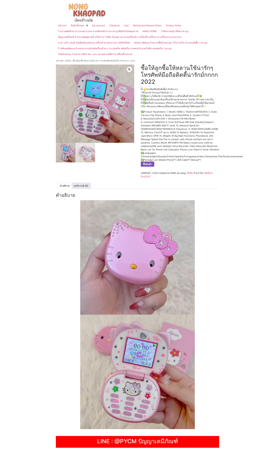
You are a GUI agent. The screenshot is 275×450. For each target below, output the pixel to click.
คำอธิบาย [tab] (65, 185)
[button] (129, 69)
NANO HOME (149, 31)
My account (98, 25)
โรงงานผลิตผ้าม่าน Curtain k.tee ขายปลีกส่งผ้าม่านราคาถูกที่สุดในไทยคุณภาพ (98, 31)
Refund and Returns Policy (147, 25)
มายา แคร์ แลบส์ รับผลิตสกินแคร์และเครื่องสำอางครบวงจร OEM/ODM (94, 42)
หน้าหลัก (60, 61)
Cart (126, 25)
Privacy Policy (173, 25)
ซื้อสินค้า (147, 164)
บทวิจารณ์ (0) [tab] (81, 185)
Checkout (114, 25)
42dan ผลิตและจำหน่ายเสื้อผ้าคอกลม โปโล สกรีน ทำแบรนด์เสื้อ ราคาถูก (171, 42)
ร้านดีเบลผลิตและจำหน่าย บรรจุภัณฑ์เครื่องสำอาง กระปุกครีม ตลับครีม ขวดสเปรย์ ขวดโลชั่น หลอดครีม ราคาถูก (115, 48)
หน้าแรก (62, 25)
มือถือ (68, 61)
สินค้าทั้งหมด (77, 25)
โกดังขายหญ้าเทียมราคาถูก (175, 31)
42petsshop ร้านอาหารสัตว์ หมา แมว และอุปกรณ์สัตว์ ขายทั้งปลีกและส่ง (95, 54)
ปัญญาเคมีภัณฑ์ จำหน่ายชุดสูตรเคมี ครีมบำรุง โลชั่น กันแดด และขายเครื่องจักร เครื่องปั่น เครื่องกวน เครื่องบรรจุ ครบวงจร (120, 36)
